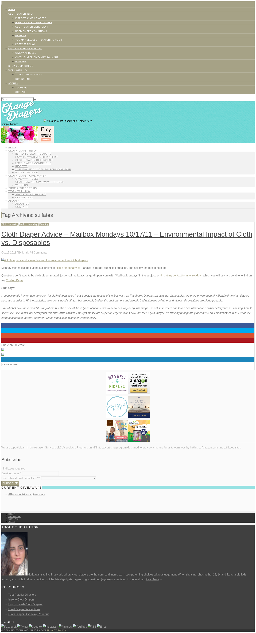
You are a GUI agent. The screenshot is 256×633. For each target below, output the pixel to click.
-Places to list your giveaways (26, 494)
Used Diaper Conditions (31, 31)
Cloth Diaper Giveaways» (25, 48)
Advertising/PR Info (28, 74)
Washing (44, 224)
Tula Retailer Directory (22, 594)
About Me (21, 88)
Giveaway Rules (25, 53)
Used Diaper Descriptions (24, 609)
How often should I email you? (20, 478)
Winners (20, 61)
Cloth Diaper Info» (21, 14)
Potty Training (25, 44)
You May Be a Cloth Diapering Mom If (39, 40)
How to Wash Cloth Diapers (25, 604)
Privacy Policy (56, 630)
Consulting (23, 79)
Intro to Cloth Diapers (30, 18)
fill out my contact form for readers (181, 275)
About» (13, 83)
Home (11, 9)
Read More (10, 364)
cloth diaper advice (68, 267)
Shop (11, 521)
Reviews (20, 35)
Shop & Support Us (20, 66)
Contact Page (14, 280)
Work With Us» (18, 70)
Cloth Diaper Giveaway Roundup (37, 57)
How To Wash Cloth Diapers (33, 22)
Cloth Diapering (9, 224)
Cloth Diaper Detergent (31, 27)
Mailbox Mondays (28, 224)
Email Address (11, 473)
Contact (20, 92)
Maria (25, 252)
